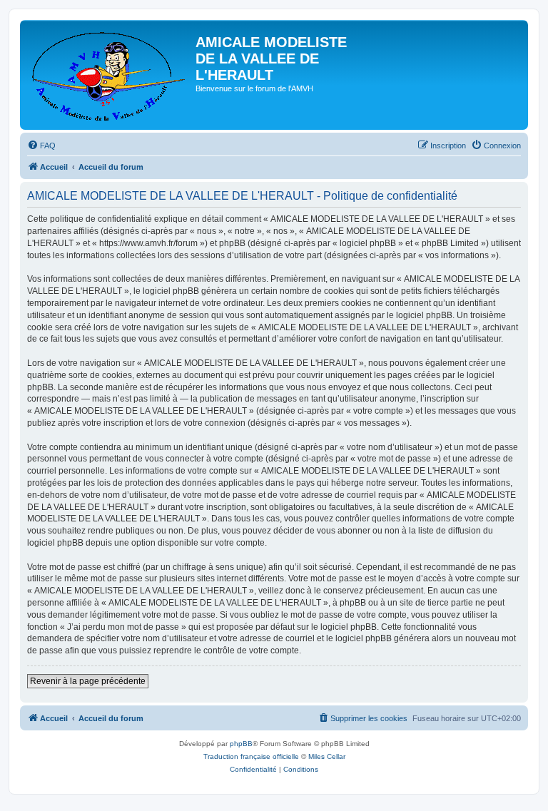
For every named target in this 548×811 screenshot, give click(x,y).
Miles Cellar (326, 756)
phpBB (241, 744)
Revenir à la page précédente (88, 681)
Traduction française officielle (251, 756)
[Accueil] (110, 75)
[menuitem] (41, 145)
